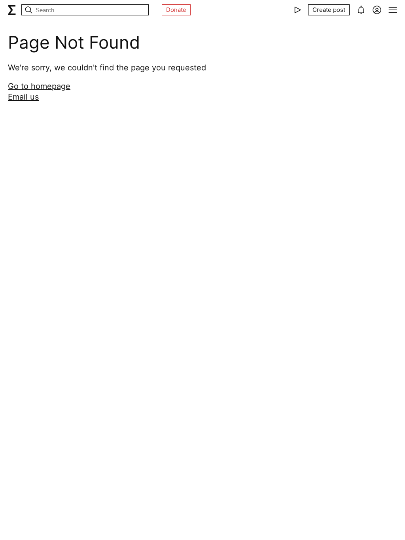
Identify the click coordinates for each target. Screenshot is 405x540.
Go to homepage (39, 86)
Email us (23, 97)
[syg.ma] (12, 10)
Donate (176, 9)
